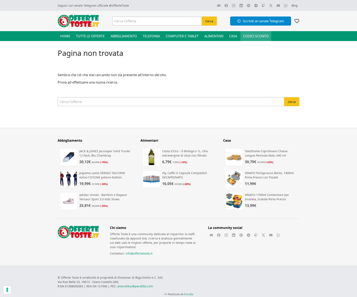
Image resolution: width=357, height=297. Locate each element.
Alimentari (213, 36)
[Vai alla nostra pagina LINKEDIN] (241, 5)
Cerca (209, 21)
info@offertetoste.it (139, 253)
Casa (233, 36)
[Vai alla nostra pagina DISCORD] (218, 5)
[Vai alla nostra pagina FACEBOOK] (226, 5)
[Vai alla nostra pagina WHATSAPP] (285, 5)
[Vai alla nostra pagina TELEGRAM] (256, 5)
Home (65, 36)
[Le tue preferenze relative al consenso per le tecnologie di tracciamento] (7, 290)
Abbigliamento (124, 36)
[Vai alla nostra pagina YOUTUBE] (278, 5)
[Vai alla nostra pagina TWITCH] (263, 5)
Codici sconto (256, 36)
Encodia (188, 294)
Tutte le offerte (90, 36)
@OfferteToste (119, 5)
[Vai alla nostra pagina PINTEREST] (248, 5)
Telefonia (151, 36)
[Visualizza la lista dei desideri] (296, 21)
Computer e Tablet (182, 36)
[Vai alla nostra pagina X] (271, 5)
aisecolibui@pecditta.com (135, 286)
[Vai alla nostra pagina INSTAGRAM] (233, 5)
